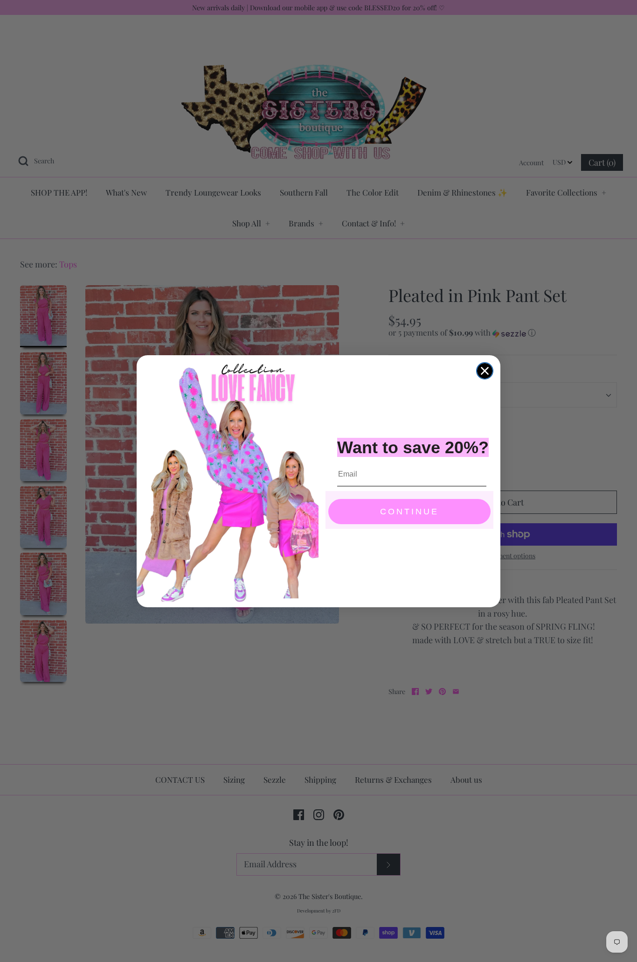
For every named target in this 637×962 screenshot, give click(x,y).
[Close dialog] (485, 371)
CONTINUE (409, 511)
